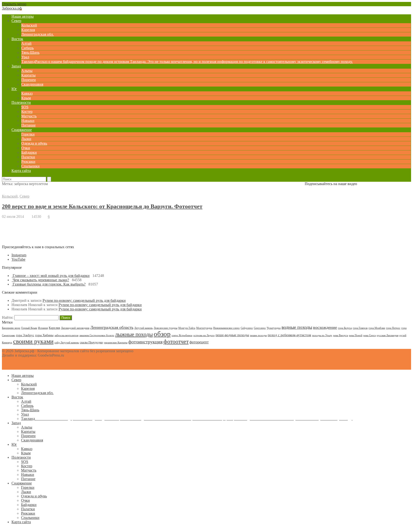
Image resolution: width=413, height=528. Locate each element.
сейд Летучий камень (66, 342)
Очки (25, 148)
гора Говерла (360, 328)
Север (16, 21)
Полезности (21, 102)
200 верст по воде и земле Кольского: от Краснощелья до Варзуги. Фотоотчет (102, 206)
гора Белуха (345, 328)
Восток (17, 39)
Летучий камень (143, 328)
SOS (24, 107)
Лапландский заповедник (75, 328)
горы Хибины (44, 335)
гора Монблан (377, 328)
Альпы (27, 71)
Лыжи (26, 139)
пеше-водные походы (232, 335)
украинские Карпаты (115, 342)
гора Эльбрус (25, 335)
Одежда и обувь (34, 143)
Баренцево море (11, 328)
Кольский (29, 25)
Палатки (28, 157)
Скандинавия (32, 84)
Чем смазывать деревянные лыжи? (41, 280)
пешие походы (258, 335)
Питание (28, 125)
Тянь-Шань (30, 52)
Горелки (28, 134)
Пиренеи (28, 80)
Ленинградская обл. (37, 34)
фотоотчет (176, 341)
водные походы (297, 327)
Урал (25, 57)
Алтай (26, 43)
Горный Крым (29, 328)
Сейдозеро (247, 328)
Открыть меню (14, 4)
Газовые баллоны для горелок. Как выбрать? (49, 284)
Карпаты (28, 75)
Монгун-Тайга (186, 328)
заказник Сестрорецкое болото (96, 335)
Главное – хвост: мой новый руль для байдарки (51, 276)
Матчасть (29, 116)
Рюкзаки (28, 162)
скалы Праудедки (91, 342)
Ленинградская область (111, 327)
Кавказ (27, 93)
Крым (26, 98)
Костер (27, 112)
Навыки (27, 121)
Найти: (7, 317)
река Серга (369, 335)
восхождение (325, 327)
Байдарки (29, 152)
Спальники (30, 166)
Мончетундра (204, 328)
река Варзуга (340, 335)
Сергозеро (260, 328)
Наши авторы (22, 16)
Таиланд (187, 62)
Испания (43, 328)
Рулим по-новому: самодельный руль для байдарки (84, 300)
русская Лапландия (387, 335)
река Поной (355, 335)
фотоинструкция (145, 341)
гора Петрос (393, 328)
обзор (162, 334)
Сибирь (27, 48)
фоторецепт (199, 342)
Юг (14, 89)
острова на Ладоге (204, 335)
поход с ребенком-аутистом (289, 335)
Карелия (28, 30)
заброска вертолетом (66, 335)
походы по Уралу (322, 335)
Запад (16, 66)
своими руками (33, 341)
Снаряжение (21, 130)
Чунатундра (274, 328)
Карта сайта (21, 171)
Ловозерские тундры (165, 328)
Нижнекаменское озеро (226, 328)
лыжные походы (134, 334)
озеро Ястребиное (182, 335)
